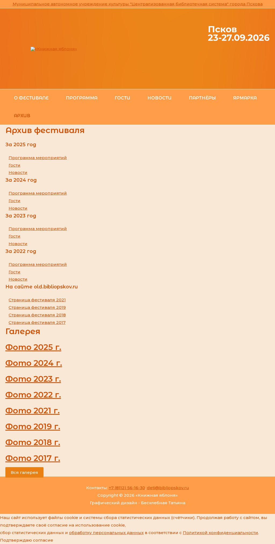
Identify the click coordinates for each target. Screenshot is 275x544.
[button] (24, 472)
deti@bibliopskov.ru (168, 487)
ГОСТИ (122, 98)
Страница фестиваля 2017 (37, 322)
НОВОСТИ (159, 98)
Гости (14, 165)
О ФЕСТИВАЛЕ (31, 98)
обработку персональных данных (106, 532)
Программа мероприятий (38, 157)
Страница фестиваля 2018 (37, 314)
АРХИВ (22, 115)
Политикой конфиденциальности (220, 532)
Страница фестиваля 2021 (37, 299)
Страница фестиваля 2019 (37, 307)
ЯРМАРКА (245, 98)
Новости (18, 172)
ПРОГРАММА (81, 98)
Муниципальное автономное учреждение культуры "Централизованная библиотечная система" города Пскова (138, 3)
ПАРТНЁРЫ (202, 98)
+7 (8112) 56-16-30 (127, 487)
